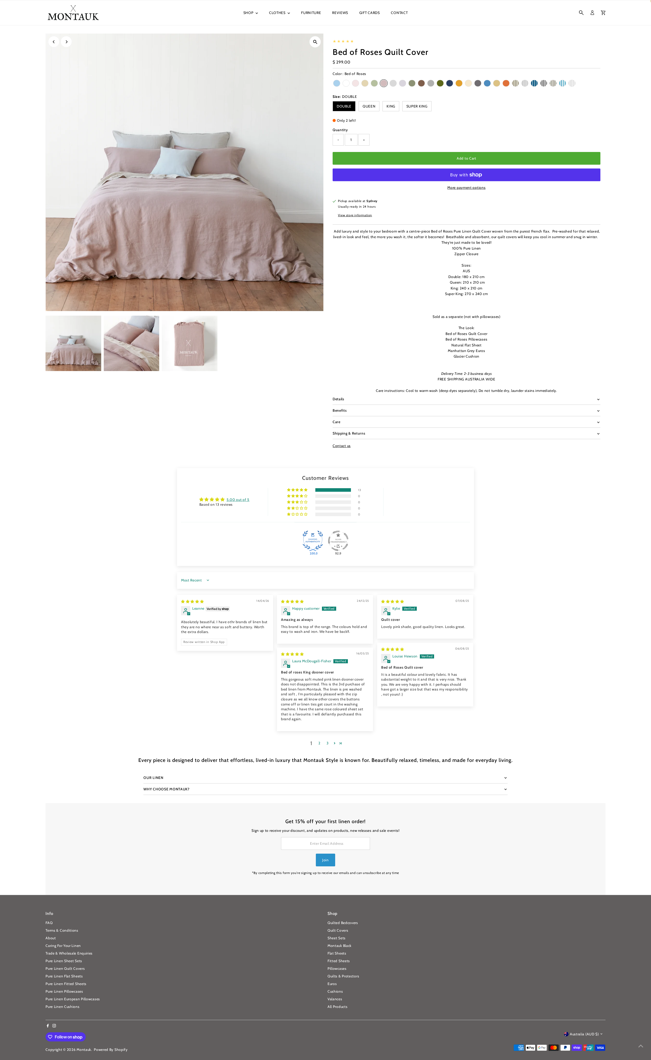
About (51, 938)
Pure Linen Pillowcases (64, 991)
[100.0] (313, 541)
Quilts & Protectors (343, 976)
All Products (337, 1006)
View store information (355, 215)
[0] (603, 12)
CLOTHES (278, 12)
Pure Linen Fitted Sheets (66, 983)
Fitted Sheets (339, 961)
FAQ (49, 922)
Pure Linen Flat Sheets (64, 976)
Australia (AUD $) (584, 1034)
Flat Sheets (337, 953)
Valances (335, 999)
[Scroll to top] (641, 1046)
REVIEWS (340, 12)
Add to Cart (466, 158)
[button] (297, 490)
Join (325, 860)
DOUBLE (344, 106)
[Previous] (54, 42)
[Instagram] (54, 1026)
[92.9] (338, 541)
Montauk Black (339, 945)
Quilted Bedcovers (343, 922)
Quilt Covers (338, 930)
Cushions (335, 991)
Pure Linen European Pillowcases (73, 999)
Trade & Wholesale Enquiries (69, 953)
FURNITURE (311, 12)
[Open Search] (581, 12)
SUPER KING (416, 106)
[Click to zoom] (315, 42)
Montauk (84, 1049)
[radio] (337, 83)
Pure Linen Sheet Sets (64, 961)
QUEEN (369, 106)
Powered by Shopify (111, 1049)
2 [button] (319, 743)
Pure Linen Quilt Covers (65, 968)
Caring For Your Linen (63, 945)
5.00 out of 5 (238, 499)
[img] (192, 601)
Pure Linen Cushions (62, 1006)
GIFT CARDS (369, 12)
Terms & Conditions (62, 930)
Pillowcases (337, 968)
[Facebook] (48, 1026)
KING (391, 106)
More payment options (466, 187)
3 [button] (328, 743)
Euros (332, 983)
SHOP (249, 12)
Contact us (342, 446)
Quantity (340, 130)
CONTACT (399, 12)
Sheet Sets (337, 938)
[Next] (66, 42)
